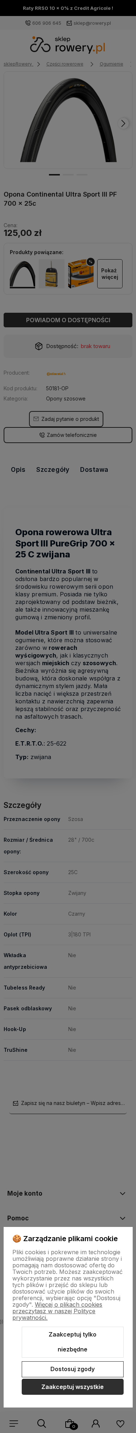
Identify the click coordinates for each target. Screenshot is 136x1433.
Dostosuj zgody (72, 1369)
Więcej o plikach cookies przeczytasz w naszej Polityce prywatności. (57, 1311)
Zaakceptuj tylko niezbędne (72, 1342)
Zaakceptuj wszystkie (72, 1386)
